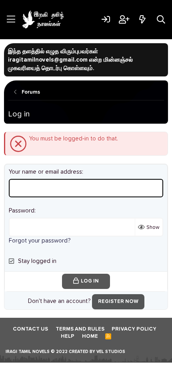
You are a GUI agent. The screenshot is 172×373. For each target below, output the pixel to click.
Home (90, 336)
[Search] (161, 19)
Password (21, 211)
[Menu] (11, 19)
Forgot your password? (39, 241)
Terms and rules (80, 329)
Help (67, 336)
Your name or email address (45, 172)
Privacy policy (134, 329)
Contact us (30, 329)
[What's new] (142, 19)
